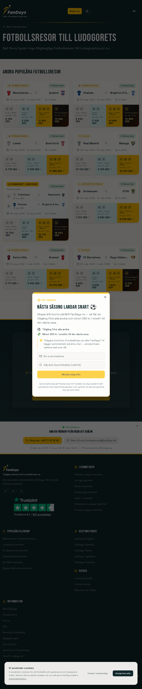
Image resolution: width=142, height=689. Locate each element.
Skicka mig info (71, 374)
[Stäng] (105, 297)
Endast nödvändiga (98, 673)
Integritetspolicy (17, 678)
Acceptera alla (123, 673)
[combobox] (71, 365)
